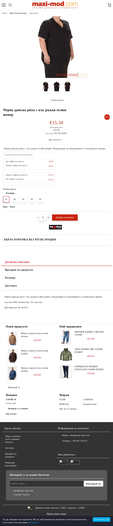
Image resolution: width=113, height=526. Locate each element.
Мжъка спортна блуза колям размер (34, 334)
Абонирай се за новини (18, 409)
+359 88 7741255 (79, 441)
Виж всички (11, 414)
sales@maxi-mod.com (79, 435)
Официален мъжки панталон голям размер (89, 368)
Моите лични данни (56, 514)
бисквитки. (33, 522)
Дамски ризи (33, 13)
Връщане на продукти (19, 269)
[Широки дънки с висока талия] (66, 337)
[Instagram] (68, 447)
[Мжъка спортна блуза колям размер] (12, 338)
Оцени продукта (57, 100)
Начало (4, 13)
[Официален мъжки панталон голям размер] (66, 371)
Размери (10, 193)
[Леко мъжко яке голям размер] (66, 354)
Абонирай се (14, 387)
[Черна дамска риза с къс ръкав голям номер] (56, 77)
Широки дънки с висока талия (89, 333)
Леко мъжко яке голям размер (89, 350)
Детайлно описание (17, 262)
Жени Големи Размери (18, 13)
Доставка (11, 285)
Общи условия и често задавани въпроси (13, 439)
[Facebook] (61, 447)
